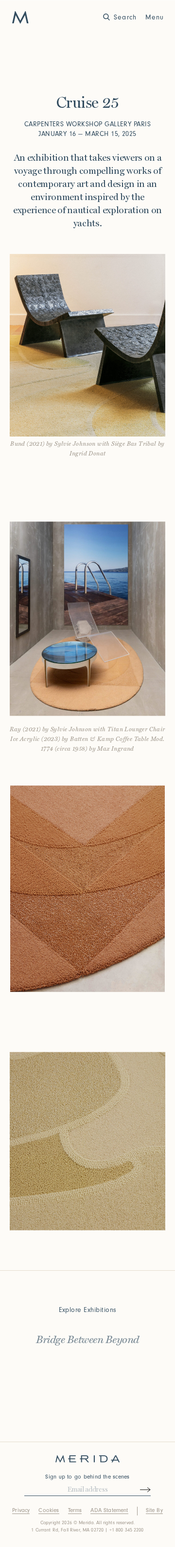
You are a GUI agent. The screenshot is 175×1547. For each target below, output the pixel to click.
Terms (75, 1510)
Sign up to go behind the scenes (87, 1476)
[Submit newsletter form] (136, 1489)
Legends (87, 1375)
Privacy (21, 1510)
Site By (154, 1510)
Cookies (48, 1510)
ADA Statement (109, 1510)
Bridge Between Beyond (87, 1336)
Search (125, 17)
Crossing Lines (88, 1356)
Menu (154, 17)
